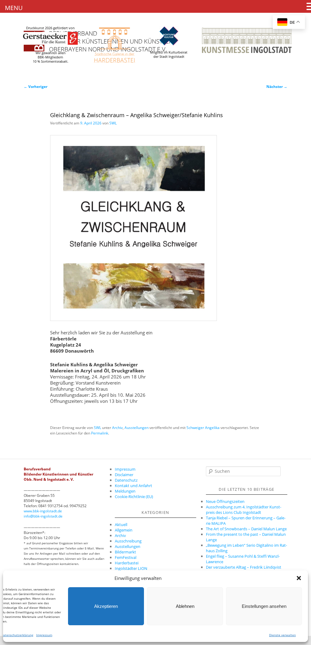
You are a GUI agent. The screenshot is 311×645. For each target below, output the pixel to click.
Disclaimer (124, 474)
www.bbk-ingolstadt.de (43, 511)
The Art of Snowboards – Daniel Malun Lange (246, 529)
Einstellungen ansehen (264, 606)
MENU (14, 8)
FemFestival (125, 557)
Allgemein (123, 530)
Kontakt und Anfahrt (133, 485)
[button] (299, 578)
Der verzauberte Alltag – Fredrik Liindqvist (243, 567)
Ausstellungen (137, 427)
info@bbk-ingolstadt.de (43, 516)
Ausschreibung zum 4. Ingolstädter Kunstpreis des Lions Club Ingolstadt (243, 509)
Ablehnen (185, 606)
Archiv (117, 427)
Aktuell (121, 524)
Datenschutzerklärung (17, 635)
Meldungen (125, 491)
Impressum (44, 635)
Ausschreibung (128, 541)
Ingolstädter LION (131, 568)
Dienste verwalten (282, 635)
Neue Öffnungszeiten (225, 501)
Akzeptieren (106, 606)
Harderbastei (126, 563)
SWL (113, 123)
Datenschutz (126, 480)
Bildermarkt (125, 552)
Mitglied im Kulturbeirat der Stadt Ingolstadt (168, 54)
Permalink (99, 433)
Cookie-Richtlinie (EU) (134, 496)
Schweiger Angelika (203, 427)
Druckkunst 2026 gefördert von (50, 28)
